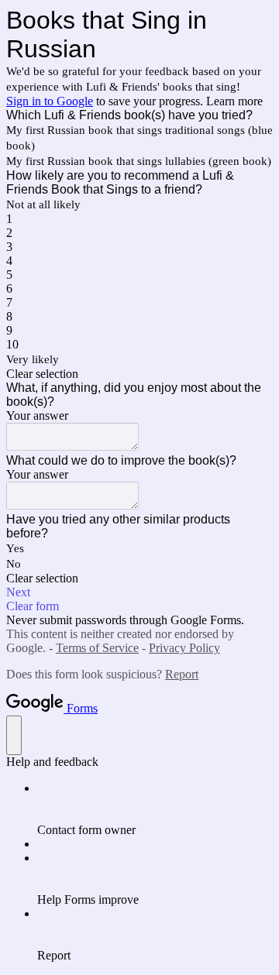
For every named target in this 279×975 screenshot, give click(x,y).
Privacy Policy (184, 647)
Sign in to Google (49, 101)
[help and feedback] (14, 735)
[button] (139, 374)
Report (181, 674)
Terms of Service (97, 647)
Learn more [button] (234, 101)
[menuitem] (155, 809)
